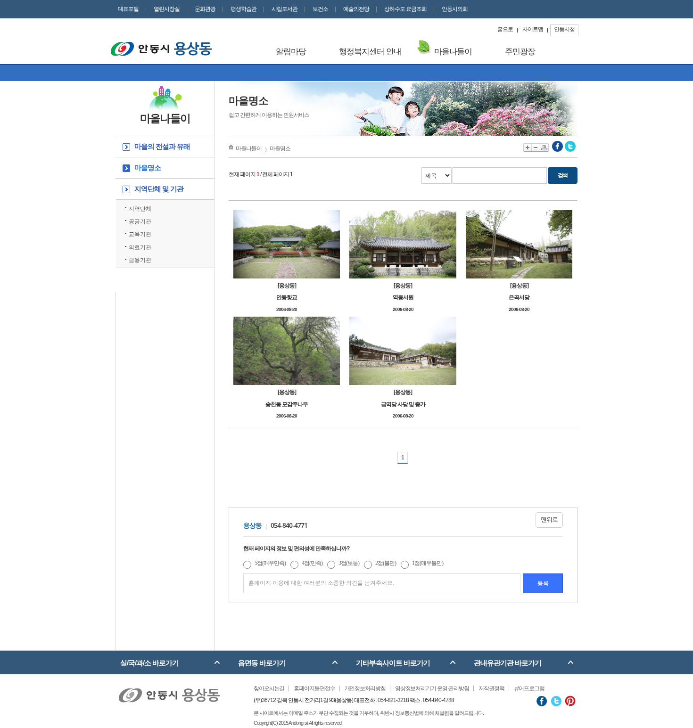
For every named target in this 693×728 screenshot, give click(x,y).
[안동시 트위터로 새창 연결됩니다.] (556, 700)
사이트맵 (532, 29)
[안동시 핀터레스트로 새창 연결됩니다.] (570, 700)
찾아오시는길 (269, 688)
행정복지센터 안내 (370, 51)
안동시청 (564, 29)
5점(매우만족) (270, 563)
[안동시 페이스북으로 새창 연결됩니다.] (541, 700)
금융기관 (140, 260)
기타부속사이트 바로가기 (393, 663)
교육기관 (140, 234)
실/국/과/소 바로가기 (149, 663)
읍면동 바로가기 (262, 663)
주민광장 (520, 51)
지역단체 (140, 208)
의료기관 (141, 247)
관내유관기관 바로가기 (507, 663)
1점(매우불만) (427, 563)
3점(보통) (348, 563)
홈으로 (505, 29)
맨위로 (549, 519)
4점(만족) (312, 563)
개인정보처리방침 (365, 688)
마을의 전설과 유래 (162, 146)
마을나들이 (453, 51)
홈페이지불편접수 (314, 688)
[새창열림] (557, 146)
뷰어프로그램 (529, 688)
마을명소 (147, 168)
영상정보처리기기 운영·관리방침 (432, 688)
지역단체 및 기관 (158, 189)
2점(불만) (385, 563)
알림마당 (291, 51)
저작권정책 (491, 688)
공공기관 (140, 221)
